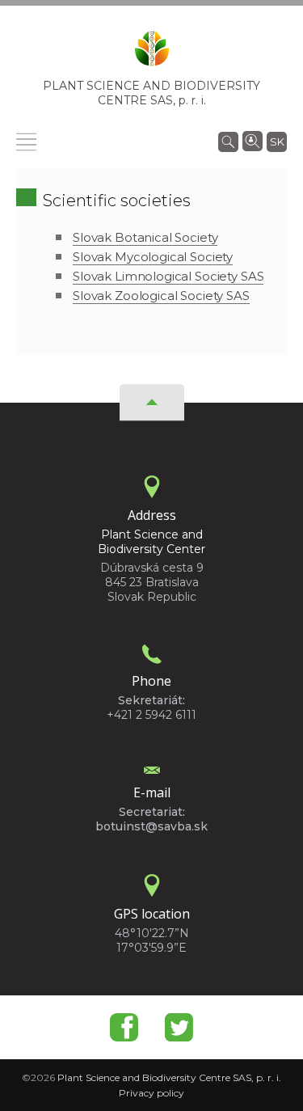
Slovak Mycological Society (153, 256)
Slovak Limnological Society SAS (168, 276)
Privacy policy (151, 1093)
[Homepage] (152, 53)
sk (277, 141)
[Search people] (252, 139)
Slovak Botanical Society (145, 237)
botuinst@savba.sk (151, 826)
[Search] (228, 140)
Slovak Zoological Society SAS (161, 295)
